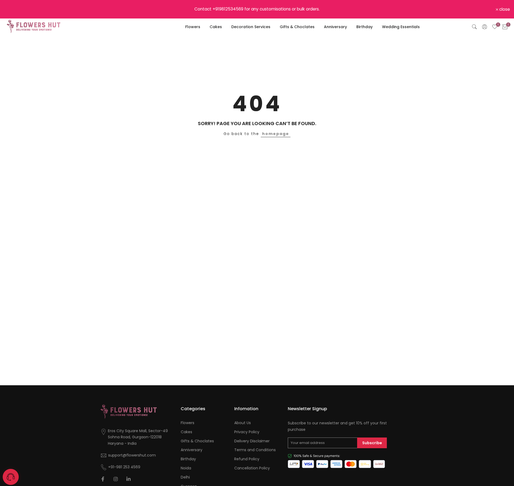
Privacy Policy (246, 432)
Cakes (216, 26)
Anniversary (335, 26)
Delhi (185, 477)
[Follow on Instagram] (115, 479)
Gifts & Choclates (297, 26)
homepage (275, 133)
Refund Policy (246, 459)
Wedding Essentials (401, 26)
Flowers (192, 26)
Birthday (364, 26)
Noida (186, 468)
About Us (242, 422)
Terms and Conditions (255, 450)
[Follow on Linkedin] (128, 479)
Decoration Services (250, 26)
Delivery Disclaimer (252, 441)
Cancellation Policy (252, 468)
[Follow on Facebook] (102, 479)
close (12, 9)
